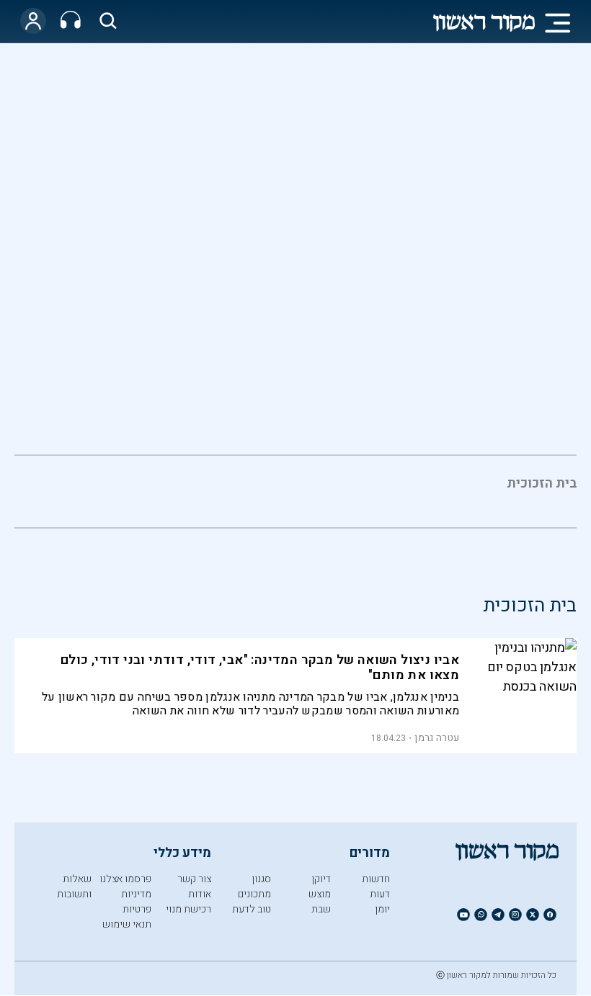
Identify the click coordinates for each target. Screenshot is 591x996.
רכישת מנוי (188, 909)
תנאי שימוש (126, 924)
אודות (199, 894)
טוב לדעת (251, 909)
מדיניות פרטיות (136, 902)
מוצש (319, 894)
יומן (382, 909)
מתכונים (254, 894)
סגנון (261, 879)
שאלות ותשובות (74, 886)
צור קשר (194, 879)
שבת (321, 909)
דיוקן (321, 879)
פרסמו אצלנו (125, 879)
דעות (380, 894)
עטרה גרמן (436, 737)
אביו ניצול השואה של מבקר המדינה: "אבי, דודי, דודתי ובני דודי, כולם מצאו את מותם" (260, 667)
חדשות (376, 879)
